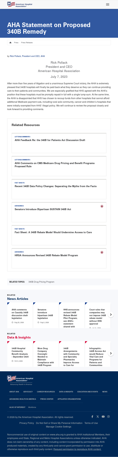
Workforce (32, 407)
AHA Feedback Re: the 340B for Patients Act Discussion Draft (50, 140)
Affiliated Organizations (69, 399)
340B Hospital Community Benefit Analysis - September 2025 (20, 352)
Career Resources (46, 391)
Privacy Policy (26, 423)
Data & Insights (66, 391)
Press (16, 42)
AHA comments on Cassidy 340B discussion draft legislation (20, 313)
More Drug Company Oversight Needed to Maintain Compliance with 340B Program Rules (46, 358)
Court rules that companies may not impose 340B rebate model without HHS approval (97, 316)
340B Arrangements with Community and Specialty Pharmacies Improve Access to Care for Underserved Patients (71, 359)
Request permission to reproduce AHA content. (77, 449)
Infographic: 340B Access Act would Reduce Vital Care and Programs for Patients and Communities (97, 357)
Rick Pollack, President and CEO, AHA (27, 56)
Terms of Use (91, 423)
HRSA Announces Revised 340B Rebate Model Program (46, 255)
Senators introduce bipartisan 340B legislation (45, 313)
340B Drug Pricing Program (41, 281)
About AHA (14, 391)
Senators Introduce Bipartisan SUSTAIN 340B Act (43, 209)
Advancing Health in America (22, 399)
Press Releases (27, 42)
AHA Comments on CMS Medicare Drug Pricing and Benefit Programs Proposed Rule (55, 164)
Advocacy (28, 391)
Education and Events (87, 391)
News (104, 391)
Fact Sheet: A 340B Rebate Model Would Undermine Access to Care (53, 232)
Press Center (46, 399)
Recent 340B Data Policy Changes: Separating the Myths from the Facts (56, 186)
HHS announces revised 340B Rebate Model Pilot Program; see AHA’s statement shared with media (71, 319)
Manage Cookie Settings (58, 426)
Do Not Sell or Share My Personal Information (59, 423)
